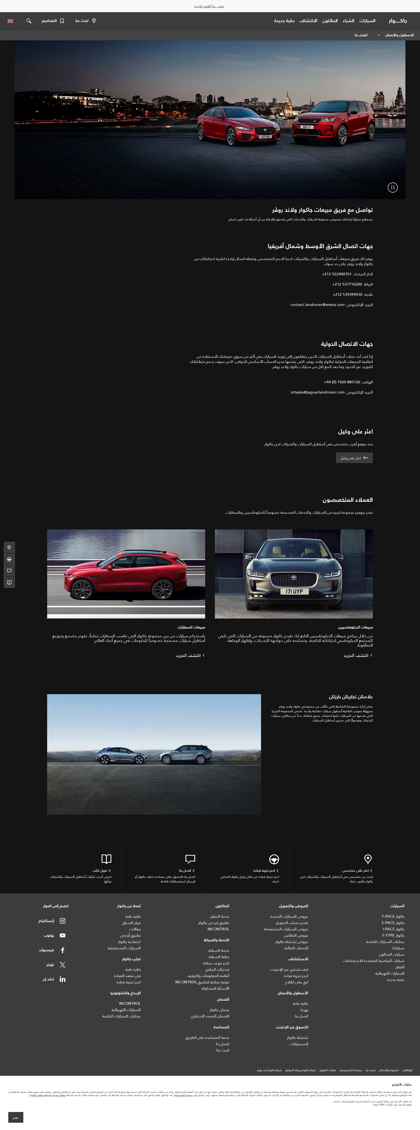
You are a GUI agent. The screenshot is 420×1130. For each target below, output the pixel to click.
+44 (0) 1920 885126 (342, 382)
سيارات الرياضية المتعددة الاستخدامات (373, 960)
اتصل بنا (301, 1016)
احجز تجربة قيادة (296, 976)
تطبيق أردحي (130, 935)
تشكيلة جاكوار (297, 1037)
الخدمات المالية (296, 948)
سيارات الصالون (391, 954)
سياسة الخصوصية (351, 1070)
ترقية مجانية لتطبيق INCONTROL (202, 982)
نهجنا (304, 1010)
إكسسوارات (299, 1044)
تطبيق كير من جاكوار (213, 922)
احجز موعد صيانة (216, 963)
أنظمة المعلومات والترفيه (208, 976)
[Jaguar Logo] (399, 21)
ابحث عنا (222, 1050)
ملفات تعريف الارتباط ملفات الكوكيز (47, 1095)
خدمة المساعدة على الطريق (207, 1037)
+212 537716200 (347, 284)
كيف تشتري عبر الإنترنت (289, 969)
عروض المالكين (296, 935)
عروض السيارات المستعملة (286, 929)
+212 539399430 (347, 294)
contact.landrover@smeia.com (317, 304)
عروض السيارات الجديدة (289, 916)
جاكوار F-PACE (393, 916)
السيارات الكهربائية (389, 973)
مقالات (135, 929)
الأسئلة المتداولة (215, 988)
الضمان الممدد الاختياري (210, 1016)
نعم (15, 1117)
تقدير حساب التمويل (292, 922)
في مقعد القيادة (127, 976)
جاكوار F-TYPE (393, 935)
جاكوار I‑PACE (393, 929)
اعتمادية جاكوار (129, 941)
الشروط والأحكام (389, 1070)
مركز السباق (131, 922)
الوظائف (407, 1070)
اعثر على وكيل (351, 458)
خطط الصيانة (219, 957)
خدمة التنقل (219, 916)
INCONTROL (218, 929)
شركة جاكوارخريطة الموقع (301, 1070)
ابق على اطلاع (296, 982)
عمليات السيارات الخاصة (385, 941)
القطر (400, 967)
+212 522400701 (337, 274)
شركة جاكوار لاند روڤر (269, 1070)
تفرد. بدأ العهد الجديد (209, 6)
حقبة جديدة (395, 979)
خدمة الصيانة (219, 950)
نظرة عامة (300, 1003)
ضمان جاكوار (219, 1010)
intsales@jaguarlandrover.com (318, 392)
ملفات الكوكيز (328, 1070)
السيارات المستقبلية (124, 948)
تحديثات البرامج (217, 969)
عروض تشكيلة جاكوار (291, 941)
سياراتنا (398, 948)
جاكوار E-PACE (393, 922)
